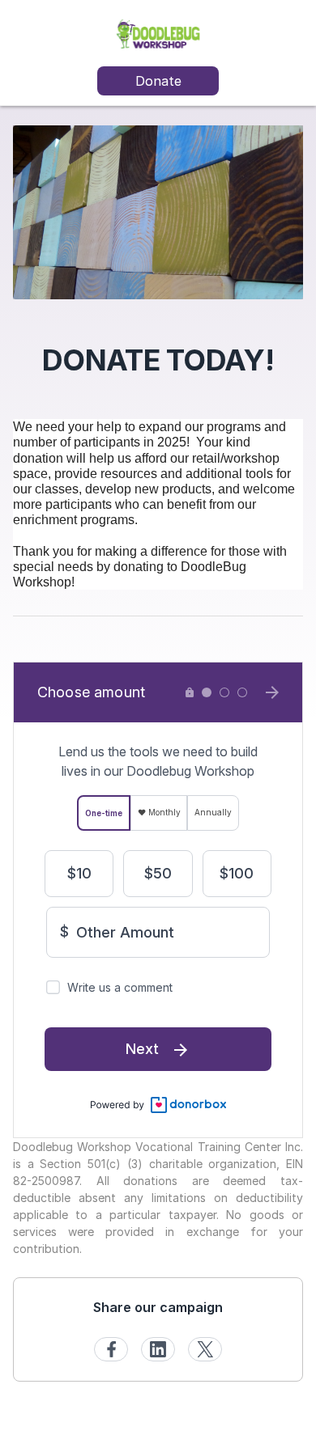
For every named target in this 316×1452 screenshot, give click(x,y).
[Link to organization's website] (158, 33)
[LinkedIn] (158, 1349)
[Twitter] (205, 1349)
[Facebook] (111, 1349)
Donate (158, 81)
